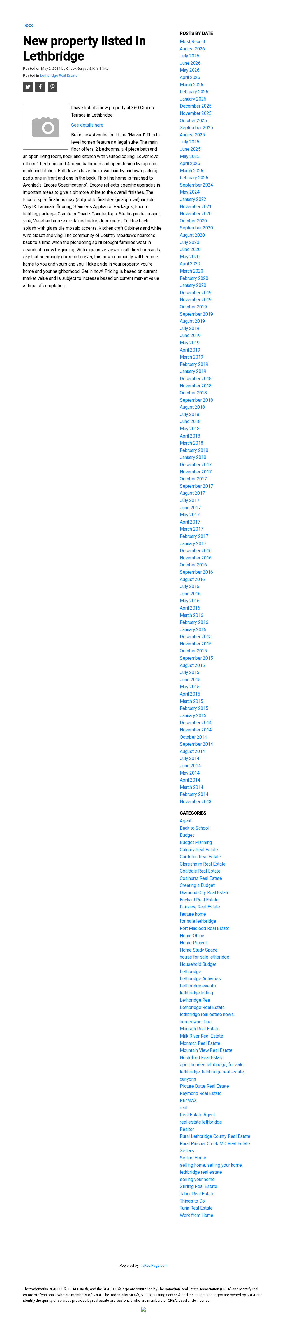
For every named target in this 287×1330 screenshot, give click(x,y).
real (183, 1107)
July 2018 (189, 414)
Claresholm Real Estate (203, 864)
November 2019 (196, 299)
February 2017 (194, 536)
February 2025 (194, 177)
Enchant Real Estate (199, 900)
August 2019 (192, 321)
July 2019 (189, 328)
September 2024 (196, 185)
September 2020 (196, 228)
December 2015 (196, 636)
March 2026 (191, 84)
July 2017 (189, 500)
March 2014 (191, 787)
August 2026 (192, 49)
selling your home (197, 1179)
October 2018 (193, 393)
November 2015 (196, 644)
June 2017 (190, 507)
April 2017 (190, 522)
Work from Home (196, 1215)
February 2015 (194, 708)
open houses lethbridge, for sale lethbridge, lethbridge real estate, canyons (212, 1072)
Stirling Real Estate (198, 1186)
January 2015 (193, 715)
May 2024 (190, 192)
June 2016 (190, 593)
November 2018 (196, 386)
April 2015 (190, 694)
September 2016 (196, 572)
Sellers (187, 1150)
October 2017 (193, 479)
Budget (187, 835)
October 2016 (193, 565)
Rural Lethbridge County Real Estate (215, 1136)
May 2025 (190, 156)
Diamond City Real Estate (205, 892)
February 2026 (194, 91)
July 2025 (189, 142)
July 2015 (189, 672)
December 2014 (196, 722)
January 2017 (193, 543)
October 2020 (193, 221)
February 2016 (194, 622)
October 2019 (193, 307)
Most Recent (192, 41)
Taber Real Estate (197, 1193)
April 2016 (190, 608)
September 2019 (196, 314)
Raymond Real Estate (201, 1093)
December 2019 (196, 292)
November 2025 (196, 113)
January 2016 (193, 629)
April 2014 (190, 780)
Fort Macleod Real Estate (205, 928)
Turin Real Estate (196, 1208)
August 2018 (192, 407)
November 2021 (196, 206)
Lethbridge (190, 971)
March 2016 (191, 615)
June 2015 (190, 679)
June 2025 (190, 149)
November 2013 (196, 801)
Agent (185, 821)
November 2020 (196, 213)
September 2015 (196, 658)
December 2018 (196, 378)
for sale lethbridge (198, 921)
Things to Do (192, 1201)
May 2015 (190, 686)
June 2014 (190, 765)
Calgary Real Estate (199, 849)
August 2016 (192, 579)
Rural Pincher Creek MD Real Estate (215, 1143)
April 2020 (190, 263)
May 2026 (190, 70)
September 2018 (196, 400)
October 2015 (193, 651)
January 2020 (193, 285)
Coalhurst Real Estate (201, 878)
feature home (193, 914)
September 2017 (196, 486)
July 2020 (189, 242)
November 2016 (196, 558)
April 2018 (190, 436)
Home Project (193, 942)
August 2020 (192, 235)
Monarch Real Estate (200, 1043)
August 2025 (192, 135)
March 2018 (191, 443)
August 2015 (192, 665)
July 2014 (189, 758)
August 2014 (192, 751)
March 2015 (191, 701)
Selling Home (193, 1158)
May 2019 (190, 342)
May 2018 (190, 428)
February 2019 (194, 364)
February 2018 (194, 450)
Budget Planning (196, 842)
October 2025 (193, 120)
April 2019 (190, 350)
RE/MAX (188, 1100)
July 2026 (189, 56)
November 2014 (196, 730)
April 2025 (190, 163)
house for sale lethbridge (204, 957)
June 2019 (190, 335)
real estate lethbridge (201, 1122)
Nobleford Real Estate (201, 1057)
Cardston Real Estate (200, 856)
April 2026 (190, 77)
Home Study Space (198, 950)
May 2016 (190, 600)
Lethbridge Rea (195, 1000)
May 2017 (190, 514)
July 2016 (189, 586)
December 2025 (196, 106)
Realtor (187, 1129)
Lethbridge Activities (200, 978)
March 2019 (191, 357)
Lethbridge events (198, 986)
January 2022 (193, 199)
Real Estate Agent (197, 1114)
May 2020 (190, 256)
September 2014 (196, 744)
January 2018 (193, 457)
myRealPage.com (154, 1265)
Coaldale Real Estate (200, 871)
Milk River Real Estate (201, 1036)
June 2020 (190, 249)
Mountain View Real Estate (206, 1050)
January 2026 (193, 99)
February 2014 (194, 794)
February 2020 (194, 278)
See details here (87, 125)
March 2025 (191, 170)
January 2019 (193, 371)
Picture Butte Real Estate (204, 1086)
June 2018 (190, 421)
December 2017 (196, 464)
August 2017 (192, 493)
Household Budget (198, 964)
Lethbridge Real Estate (58, 75)
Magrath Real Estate (199, 1028)
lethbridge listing (196, 993)
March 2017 (191, 529)
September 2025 (196, 127)
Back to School (194, 828)
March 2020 (191, 271)
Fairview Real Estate (200, 907)
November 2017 (196, 472)
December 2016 (196, 550)
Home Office (192, 935)
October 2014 (193, 737)
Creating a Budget (197, 885)
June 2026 (190, 63)
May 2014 (190, 773)
